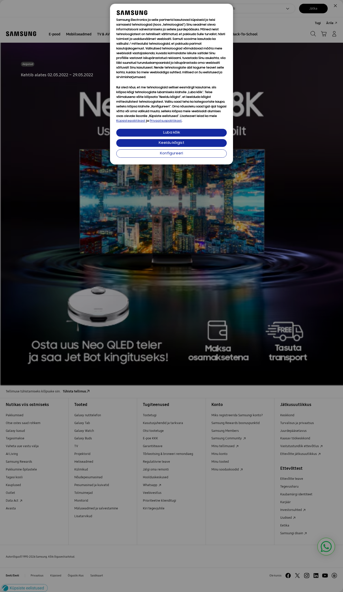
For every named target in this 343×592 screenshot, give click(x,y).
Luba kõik (171, 133)
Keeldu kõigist (171, 143)
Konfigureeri (171, 153)
